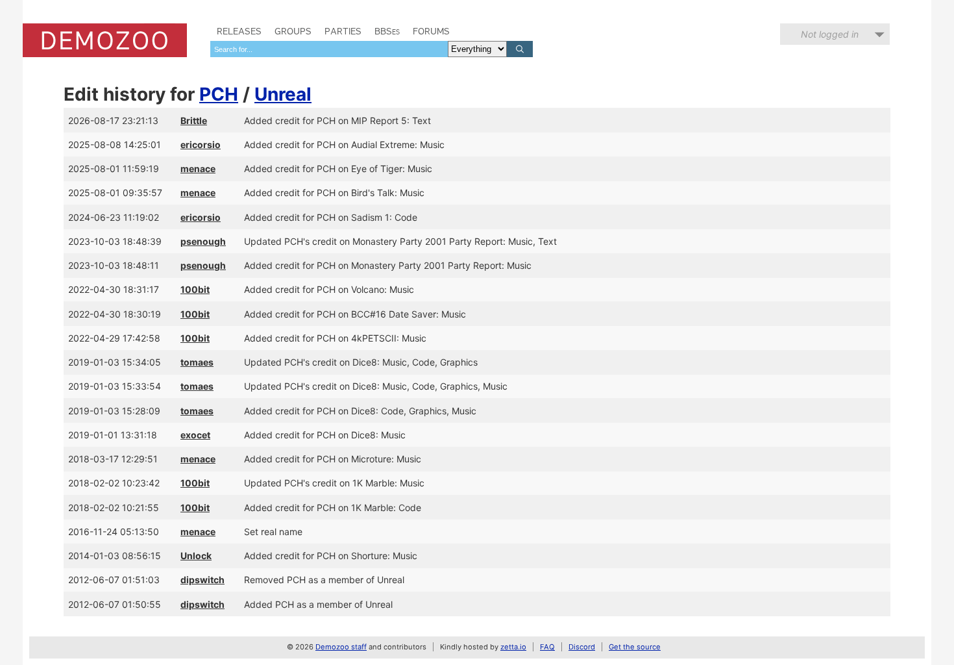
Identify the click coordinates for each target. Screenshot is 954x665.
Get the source (635, 646)
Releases (239, 31)
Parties (342, 31)
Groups (293, 31)
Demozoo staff (341, 646)
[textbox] (329, 49)
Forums (431, 31)
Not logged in (830, 34)
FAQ (547, 646)
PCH (218, 94)
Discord (582, 646)
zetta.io (513, 646)
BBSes (387, 31)
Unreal (283, 94)
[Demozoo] (105, 40)
